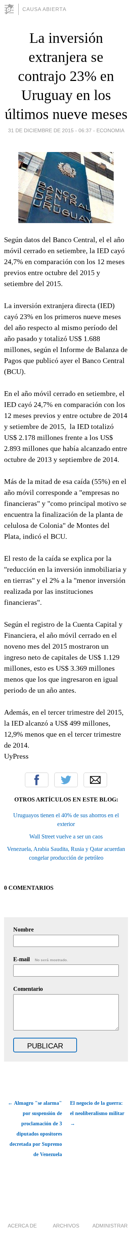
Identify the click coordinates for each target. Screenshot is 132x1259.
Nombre (23, 929)
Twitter (66, 780)
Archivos (66, 1226)
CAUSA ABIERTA (44, 9)
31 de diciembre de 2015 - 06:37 (50, 130)
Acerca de (22, 1226)
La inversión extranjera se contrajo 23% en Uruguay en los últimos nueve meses (66, 76)
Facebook (36, 780)
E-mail (40, 959)
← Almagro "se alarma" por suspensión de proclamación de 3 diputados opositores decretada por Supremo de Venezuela (35, 1128)
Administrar (110, 1226)
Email (95, 780)
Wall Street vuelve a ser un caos (66, 836)
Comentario (28, 989)
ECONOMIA (110, 130)
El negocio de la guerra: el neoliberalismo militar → (97, 1113)
